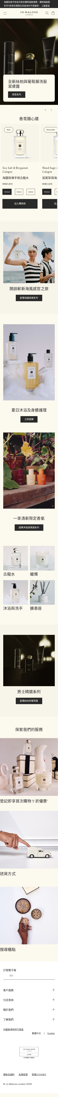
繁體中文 (36, 1033)
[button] (5, 13)
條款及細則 (9, 1074)
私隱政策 (23, 1074)
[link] (20, 143)
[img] (53, 13)
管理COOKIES (39, 1074)
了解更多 (45, 5)
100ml (7, 192)
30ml (30, 192)
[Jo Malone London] (29, 13)
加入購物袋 (20, 203)
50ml (19, 192)
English (51, 1033)
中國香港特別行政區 (13, 1029)
